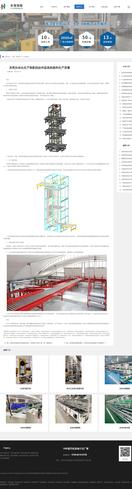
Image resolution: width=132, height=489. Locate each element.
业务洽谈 (104, 7)
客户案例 (67, 7)
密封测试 (59, 482)
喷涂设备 (11, 482)
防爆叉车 (100, 482)
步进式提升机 (4, 453)
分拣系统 (27, 482)
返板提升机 (34, 453)
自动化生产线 (33, 455)
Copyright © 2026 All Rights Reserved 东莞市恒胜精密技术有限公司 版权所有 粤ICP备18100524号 (34, 473)
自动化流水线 (23, 455)
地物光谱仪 (4, 484)
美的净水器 (19, 482)
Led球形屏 (34, 482)
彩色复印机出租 (83, 482)
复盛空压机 (125, 482)
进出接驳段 (14, 455)
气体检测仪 (43, 482)
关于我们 (92, 7)
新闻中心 (79, 7)
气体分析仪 (51, 482)
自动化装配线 (4, 458)
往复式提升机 (15, 453)
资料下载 (117, 7)
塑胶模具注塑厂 (14, 484)
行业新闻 (26, 56)
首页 (41, 7)
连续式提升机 (25, 453)
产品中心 (54, 7)
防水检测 (66, 482)
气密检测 (74, 482)
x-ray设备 (117, 482)
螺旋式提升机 (4, 455)
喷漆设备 (93, 482)
